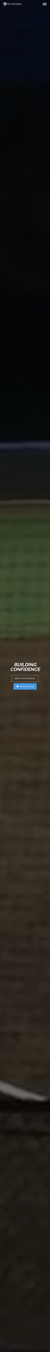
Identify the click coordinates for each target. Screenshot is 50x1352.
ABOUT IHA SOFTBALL (25, 678)
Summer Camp (27, 686)
